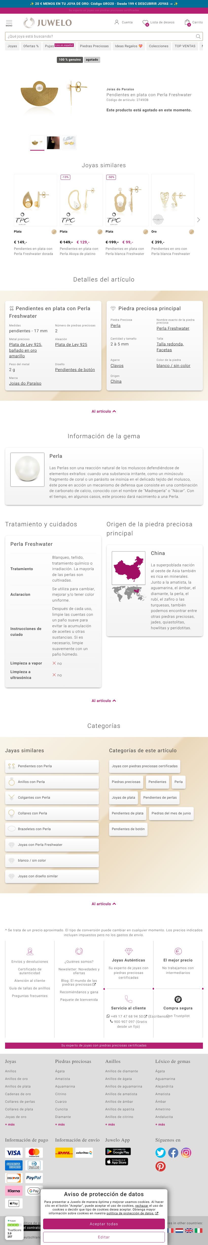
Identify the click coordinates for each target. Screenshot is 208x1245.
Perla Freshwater (173, 328)
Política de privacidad (37, 1223)
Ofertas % (31, 46)
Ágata (60, 1071)
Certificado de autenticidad (30, 971)
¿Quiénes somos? (79, 961)
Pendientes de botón (75, 370)
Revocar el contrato (25, 1227)
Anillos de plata (18, 1086)
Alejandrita (164, 1086)
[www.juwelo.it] (198, 1230)
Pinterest (160, 1166)
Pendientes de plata (128, 813)
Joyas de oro (15, 1117)
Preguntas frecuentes (30, 996)
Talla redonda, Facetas (170, 347)
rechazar (141, 1206)
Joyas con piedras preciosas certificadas (145, 766)
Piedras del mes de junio (171, 813)
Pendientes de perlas (160, 797)
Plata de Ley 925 (71, 345)
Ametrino (163, 1109)
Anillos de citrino (119, 1117)
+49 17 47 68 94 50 (127, 1016)
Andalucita (164, 1117)
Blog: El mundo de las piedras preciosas (79, 982)
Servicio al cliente (128, 1008)
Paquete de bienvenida (79, 999)
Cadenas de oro (18, 1094)
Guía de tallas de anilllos (29, 988)
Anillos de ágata (118, 1079)
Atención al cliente (29, 980)
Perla (115, 326)
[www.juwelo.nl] (179, 1230)
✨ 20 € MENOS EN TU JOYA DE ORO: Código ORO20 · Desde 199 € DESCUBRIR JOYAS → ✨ (104, 4)
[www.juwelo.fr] (170, 1230)
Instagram (186, 1153)
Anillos (10, 1071)
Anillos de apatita (119, 1109)
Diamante (63, 1117)
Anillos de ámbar (119, 1101)
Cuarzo (61, 1101)
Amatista (62, 1079)
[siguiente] (197, 219)
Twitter (160, 1153)
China (116, 381)
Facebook (173, 1153)
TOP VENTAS (185, 46)
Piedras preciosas (126, 782)
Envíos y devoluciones (29, 961)
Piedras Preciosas (94, 46)
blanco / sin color (173, 366)
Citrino (60, 1094)
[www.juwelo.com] (189, 1230)
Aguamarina (165, 1079)
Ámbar (160, 1101)
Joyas (12, 46)
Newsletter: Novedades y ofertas (79, 971)
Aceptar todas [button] (104, 1224)
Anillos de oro (16, 1079)
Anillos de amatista (121, 1094)
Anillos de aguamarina (123, 1086)
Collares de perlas (20, 1101)
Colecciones (158, 46)
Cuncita (61, 1109)
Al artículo (101, 411)
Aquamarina (65, 1086)
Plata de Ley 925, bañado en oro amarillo (25, 350)
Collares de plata (19, 1109)
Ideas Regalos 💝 (129, 46)
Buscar (198, 36)
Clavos (117, 366)
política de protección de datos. (130, 1213)
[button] (9, 22)
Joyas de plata (123, 797)
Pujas (59, 46)
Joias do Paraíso (25, 383)
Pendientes (157, 782)
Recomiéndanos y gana (79, 992)
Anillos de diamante (121, 1071)
